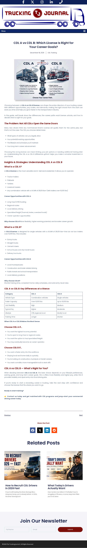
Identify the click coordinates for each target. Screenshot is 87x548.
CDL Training (52, 53)
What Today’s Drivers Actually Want (61, 487)
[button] (33, 430)
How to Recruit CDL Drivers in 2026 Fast (21, 487)
